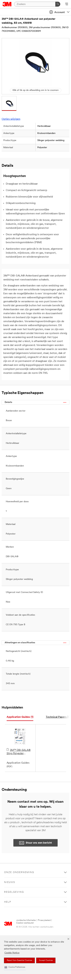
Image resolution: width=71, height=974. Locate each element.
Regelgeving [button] (14, 892)
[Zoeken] (57, 4)
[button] (15, 967)
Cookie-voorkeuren (25, 923)
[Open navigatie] (66, 4)
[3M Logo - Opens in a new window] (7, 4)
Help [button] (7, 902)
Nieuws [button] (9, 882)
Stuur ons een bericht (39, 843)
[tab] (20, 717)
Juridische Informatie (26, 920)
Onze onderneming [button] (19, 872)
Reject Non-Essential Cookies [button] (19, 960)
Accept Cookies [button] (46, 960)
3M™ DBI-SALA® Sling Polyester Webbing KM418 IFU (19, 752)
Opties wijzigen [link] (11, 119)
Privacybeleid (44, 920)
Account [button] (59, 12)
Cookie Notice (11, 953)
